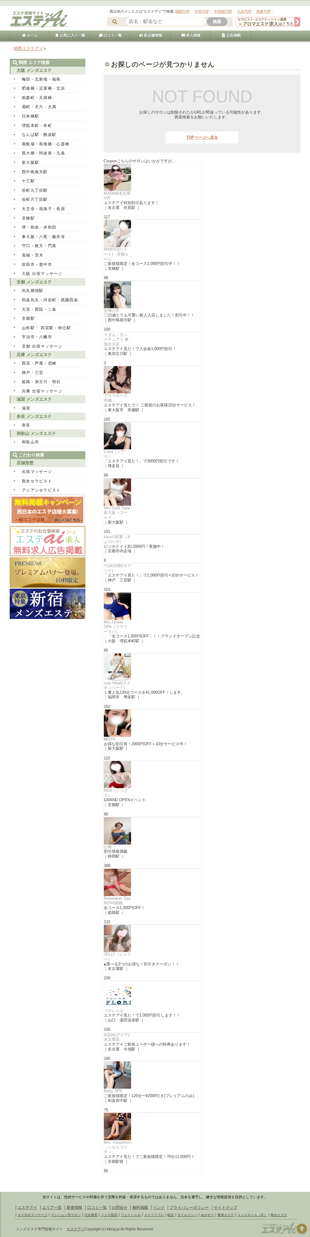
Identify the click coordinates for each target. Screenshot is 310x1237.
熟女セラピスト (37, 481)
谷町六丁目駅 (35, 199)
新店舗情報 (152, 35)
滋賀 (26, 408)
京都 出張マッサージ (42, 346)
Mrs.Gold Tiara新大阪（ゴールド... (117, 513)
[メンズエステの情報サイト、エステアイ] (39, 27)
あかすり (207, 1215)
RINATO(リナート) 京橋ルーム (116, 254)
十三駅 (28, 181)
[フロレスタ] (152, 994)
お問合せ (119, 1207)
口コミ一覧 (112, 35)
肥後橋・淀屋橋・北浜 (43, 88)
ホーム (32, 35)
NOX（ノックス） (116, 793)
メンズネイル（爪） (252, 1215)
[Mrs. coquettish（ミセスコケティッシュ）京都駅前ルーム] (152, 1126)
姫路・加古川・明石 (41, 381)
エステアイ (27, 1207)
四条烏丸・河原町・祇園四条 (50, 300)
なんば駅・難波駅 (39, 134)
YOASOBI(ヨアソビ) (117, 568)
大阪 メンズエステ (34, 70)
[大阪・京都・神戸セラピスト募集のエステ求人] (268, 25)
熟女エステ (279, 1215)
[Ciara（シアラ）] (152, 435)
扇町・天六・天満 (39, 106)
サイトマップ (225, 1207)
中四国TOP (223, 11)
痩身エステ (225, 1215)
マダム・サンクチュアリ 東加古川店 (116, 339)
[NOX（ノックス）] (152, 774)
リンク (159, 1207)
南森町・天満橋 (37, 97)
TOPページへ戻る (202, 137)
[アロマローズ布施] (152, 379)
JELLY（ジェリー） (117, 956)
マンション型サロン (66, 1215)
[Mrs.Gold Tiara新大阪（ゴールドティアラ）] (152, 492)
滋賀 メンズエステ (34, 399)
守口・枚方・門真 (39, 245)
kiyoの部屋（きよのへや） (117, 539)
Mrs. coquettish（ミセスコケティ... (117, 1147)
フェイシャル (131, 1215)
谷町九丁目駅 (35, 190)
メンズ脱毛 (109, 1215)
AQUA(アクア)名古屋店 (116, 1037)
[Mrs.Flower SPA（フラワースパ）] (152, 606)
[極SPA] (152, 723)
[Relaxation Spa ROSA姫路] (152, 882)
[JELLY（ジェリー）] (152, 938)
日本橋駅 (30, 116)
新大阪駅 (30, 162)
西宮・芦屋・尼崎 (39, 363)
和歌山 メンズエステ (36, 433)
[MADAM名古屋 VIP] (152, 177)
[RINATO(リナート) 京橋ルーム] (152, 233)
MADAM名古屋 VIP (117, 195)
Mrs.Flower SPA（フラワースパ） (115, 627)
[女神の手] (152, 294)
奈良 (26, 425)
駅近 (170, 1215)
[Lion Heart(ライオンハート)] (152, 667)
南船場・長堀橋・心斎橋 (45, 144)
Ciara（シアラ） (114, 454)
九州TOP (244, 11)
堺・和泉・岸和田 (39, 227)
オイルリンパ (187, 1215)
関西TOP (182, 11)
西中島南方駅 (35, 172)
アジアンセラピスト (41, 490)
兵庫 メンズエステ (34, 354)
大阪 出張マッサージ (42, 273)
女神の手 (112, 310)
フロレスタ (114, 1010)
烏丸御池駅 (33, 290)
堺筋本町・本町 (37, 125)
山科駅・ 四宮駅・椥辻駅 (46, 328)
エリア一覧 (52, 1207)
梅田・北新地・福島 (41, 79)
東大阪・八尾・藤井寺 (43, 236)
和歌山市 (30, 442)
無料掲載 (140, 1207)
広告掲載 (233, 35)
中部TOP (202, 11)
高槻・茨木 (33, 255)
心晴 (108, 847)
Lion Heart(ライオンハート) (117, 685)
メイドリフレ (154, 1215)
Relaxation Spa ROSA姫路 (117, 900)
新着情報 (74, 1207)
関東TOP (263, 11)
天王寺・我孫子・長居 (43, 209)
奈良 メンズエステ (34, 416)
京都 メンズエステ (34, 281)
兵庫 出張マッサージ (42, 391)
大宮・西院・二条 (39, 309)
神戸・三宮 (33, 372)
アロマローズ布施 (115, 398)
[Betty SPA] (152, 1075)
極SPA (110, 739)
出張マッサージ (37, 471)
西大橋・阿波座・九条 (43, 153)
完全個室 (90, 1215)
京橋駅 (28, 218)
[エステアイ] (279, 1233)
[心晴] (152, 831)
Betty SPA (113, 1091)
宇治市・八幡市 (37, 337)
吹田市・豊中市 (37, 264)
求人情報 (192, 35)
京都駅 (28, 318)
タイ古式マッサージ (33, 1215)
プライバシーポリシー (189, 1207)
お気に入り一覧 (72, 35)
